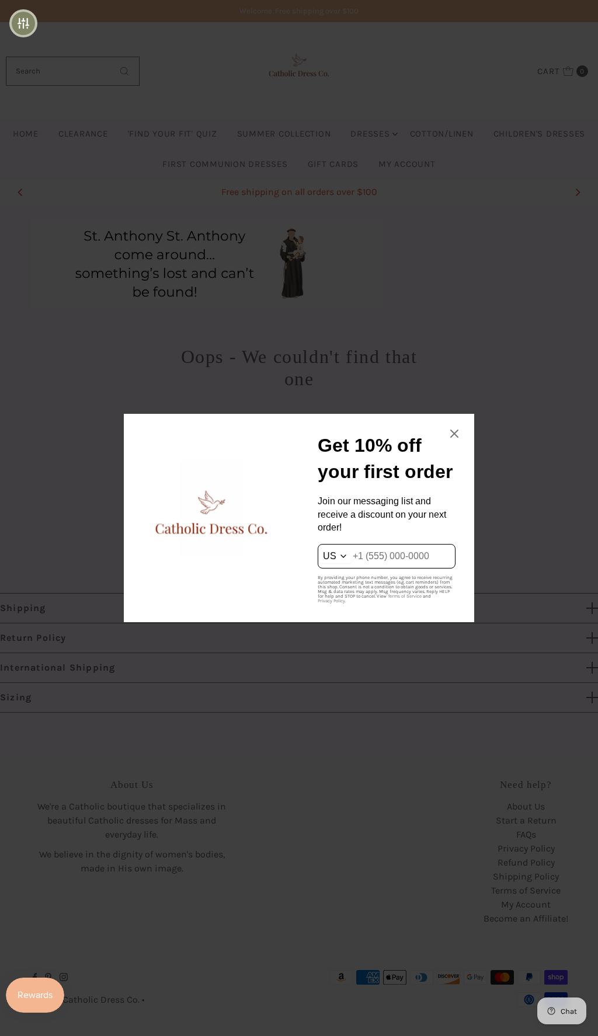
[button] (23, 23)
